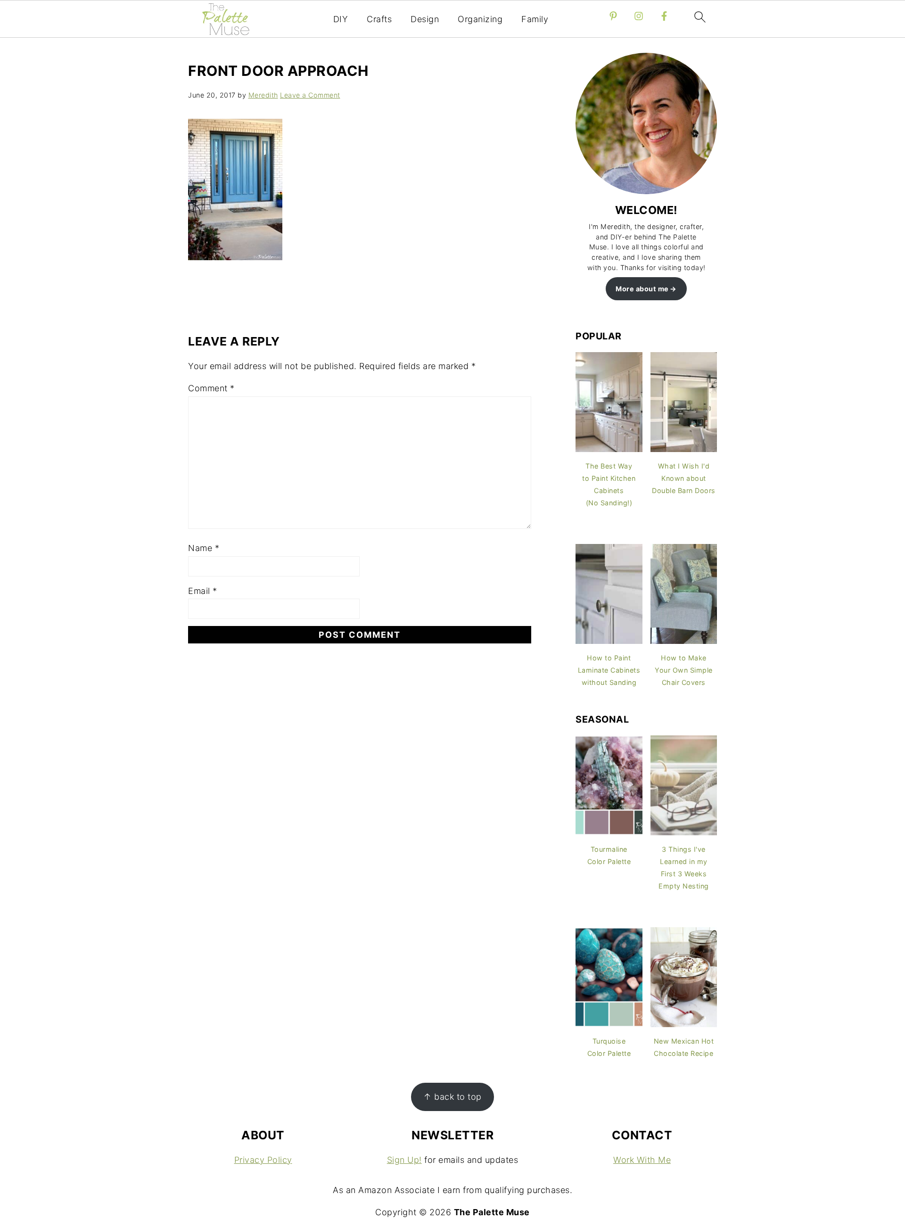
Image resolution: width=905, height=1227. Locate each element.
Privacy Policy (263, 1160)
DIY (340, 19)
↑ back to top (452, 1097)
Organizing (480, 19)
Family (534, 19)
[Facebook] (664, 16)
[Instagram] (639, 16)
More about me (642, 289)
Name (203, 548)
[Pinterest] (613, 16)
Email (202, 591)
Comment (211, 388)
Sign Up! (404, 1160)
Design (425, 19)
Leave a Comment (310, 95)
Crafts (379, 19)
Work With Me (642, 1160)
